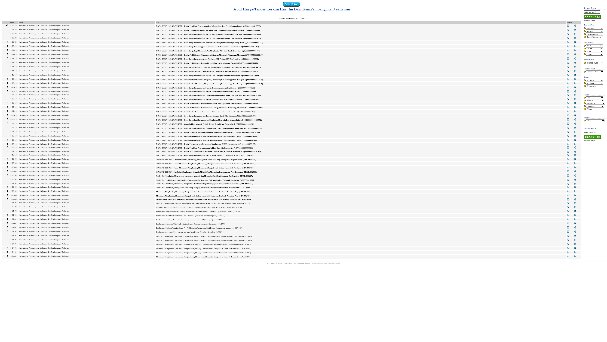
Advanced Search (589, 20)
